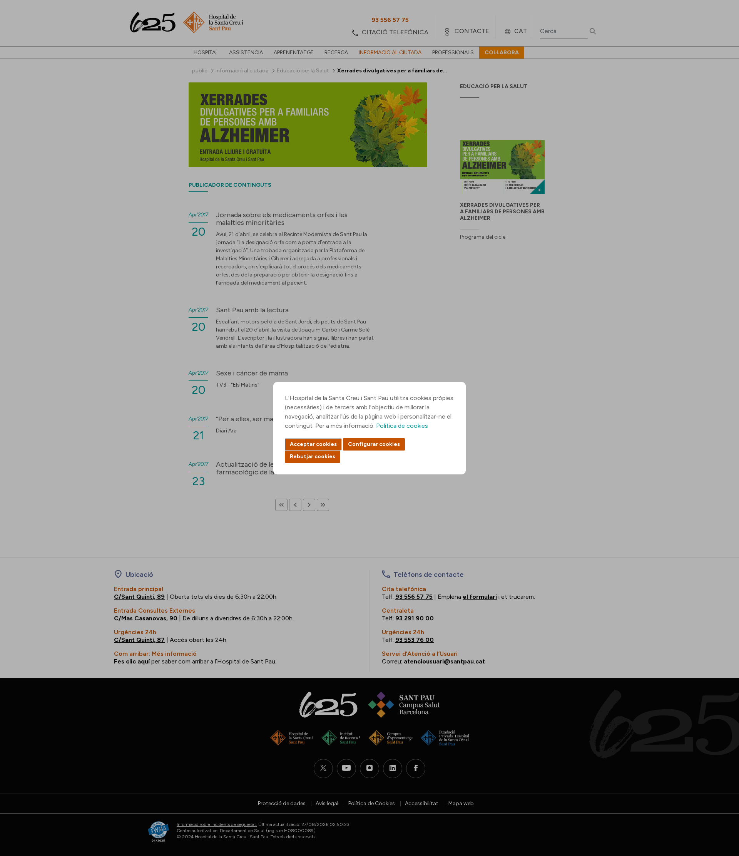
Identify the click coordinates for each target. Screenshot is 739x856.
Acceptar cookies (313, 444)
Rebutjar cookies (312, 456)
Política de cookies (402, 425)
